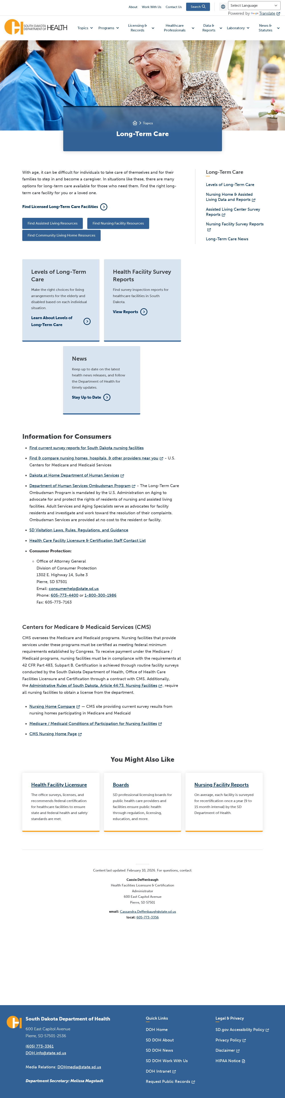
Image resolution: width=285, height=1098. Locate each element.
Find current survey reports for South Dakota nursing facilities (86, 447)
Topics (148, 123)
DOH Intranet (158, 1071)
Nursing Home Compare (52, 706)
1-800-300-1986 (100, 595)
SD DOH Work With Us (167, 1060)
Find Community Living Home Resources (61, 235)
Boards (121, 785)
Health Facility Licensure (59, 785)
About (133, 7)
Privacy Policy (228, 1040)
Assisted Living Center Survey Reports (233, 212)
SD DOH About (160, 1040)
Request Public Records (168, 1081)
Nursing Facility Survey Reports (235, 224)
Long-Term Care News (227, 239)
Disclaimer (225, 1050)
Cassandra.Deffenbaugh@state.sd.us (148, 912)
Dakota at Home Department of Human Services (74, 475)
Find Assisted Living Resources (52, 223)
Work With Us (151, 7)
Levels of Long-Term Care (230, 184)
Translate (267, 13)
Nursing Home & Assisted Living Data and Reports (229, 197)
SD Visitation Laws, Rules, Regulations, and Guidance (78, 530)
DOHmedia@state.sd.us (79, 1067)
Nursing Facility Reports (221, 785)
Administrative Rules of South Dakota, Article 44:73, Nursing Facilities (93, 685)
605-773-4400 (64, 595)
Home (135, 123)
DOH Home (157, 1029)
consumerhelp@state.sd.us (74, 588)
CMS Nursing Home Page (53, 733)
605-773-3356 (147, 917)
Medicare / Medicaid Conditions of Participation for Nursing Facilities (93, 723)
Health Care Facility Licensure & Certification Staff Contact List (87, 540)
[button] (86, 28)
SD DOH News (159, 1050)
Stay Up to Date (86, 397)
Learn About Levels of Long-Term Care (51, 321)
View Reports (125, 311)
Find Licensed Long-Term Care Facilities (60, 206)
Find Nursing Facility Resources (118, 223)
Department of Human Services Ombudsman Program (79, 485)
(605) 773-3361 (40, 1046)
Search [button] (196, 7)
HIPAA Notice (228, 1060)
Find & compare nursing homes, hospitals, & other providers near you (93, 458)
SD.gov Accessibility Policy (240, 1029)
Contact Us (174, 7)
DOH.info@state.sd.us (46, 1053)
